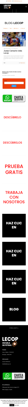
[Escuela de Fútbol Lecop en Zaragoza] (14, 7)
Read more (22, 62)
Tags (10, 28)
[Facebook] (11, 2)
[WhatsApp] (9, 2)
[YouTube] (15, 2)
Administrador (7, 48)
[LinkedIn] (16, 2)
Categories (5, 28)
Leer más (16, 405)
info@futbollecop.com (18, 1)
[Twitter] (13, 2)
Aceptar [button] (11, 405)
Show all (23, 28)
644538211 (9, 1)
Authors (16, 28)
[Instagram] (18, 2)
